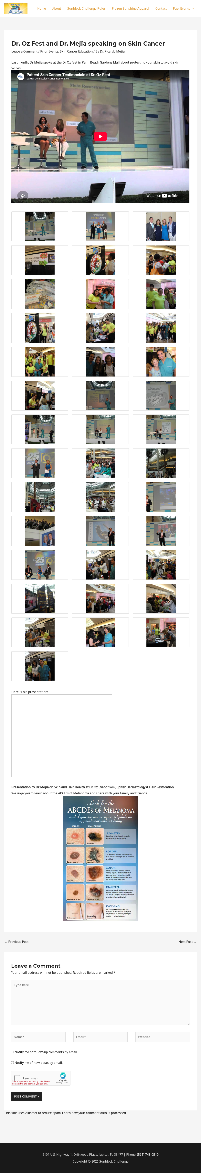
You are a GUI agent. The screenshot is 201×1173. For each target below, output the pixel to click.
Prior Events (49, 51)
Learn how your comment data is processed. (94, 1113)
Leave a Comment (24, 51)
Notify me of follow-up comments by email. (46, 1052)
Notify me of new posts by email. (39, 1062)
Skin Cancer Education (76, 51)
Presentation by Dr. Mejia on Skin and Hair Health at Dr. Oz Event (59, 787)
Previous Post (16, 942)
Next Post (187, 942)
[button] (192, 8)
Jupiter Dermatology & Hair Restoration (144, 787)
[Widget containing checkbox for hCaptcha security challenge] (40, 1078)
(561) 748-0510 (148, 1154)
